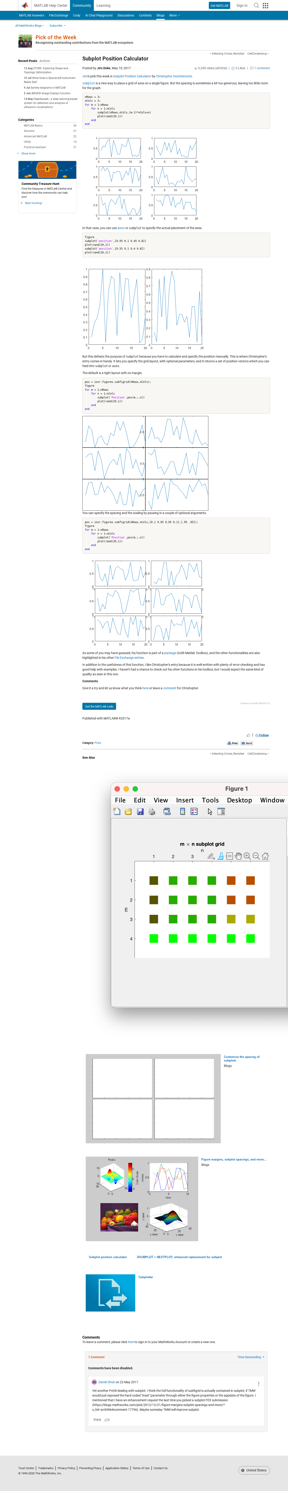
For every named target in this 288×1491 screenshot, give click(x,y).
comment (169, 688)
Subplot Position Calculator (115, 58)
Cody (76, 15)
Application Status (116, 1468)
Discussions (125, 15)
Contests (145, 15)
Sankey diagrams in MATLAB (48, 87)
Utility (50, 141)
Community (82, 5)
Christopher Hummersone (174, 76)
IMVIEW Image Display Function (51, 93)
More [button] (173, 15)
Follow (264, 735)
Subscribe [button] (56, 25)
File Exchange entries (129, 657)
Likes (240, 68)
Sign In (243, 6)
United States (256, 1470)
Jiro (85, 76)
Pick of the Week (56, 37)
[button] (256, 5)
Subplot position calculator (108, 1257)
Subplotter (145, 1277)
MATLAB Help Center (50, 5)
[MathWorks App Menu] (265, 5)
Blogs (160, 15)
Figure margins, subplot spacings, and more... (233, 1159)
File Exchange (58, 15)
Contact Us (161, 1468)
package (170, 653)
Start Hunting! (33, 203)
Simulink (50, 131)
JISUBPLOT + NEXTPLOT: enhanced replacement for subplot (179, 1257)
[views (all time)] (195, 68)
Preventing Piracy (90, 1468)
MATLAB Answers (31, 15)
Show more (28, 153)
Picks (97, 742)
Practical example (50, 147)
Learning (103, 5)
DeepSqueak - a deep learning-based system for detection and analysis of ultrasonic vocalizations (50, 103)
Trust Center (26, 1468)
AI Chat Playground (98, 15)
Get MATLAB (219, 5)
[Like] (248, 735)
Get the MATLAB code (99, 706)
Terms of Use (141, 1468)
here (145, 688)
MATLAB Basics (50, 125)
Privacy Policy (66, 1468)
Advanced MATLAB (50, 136)
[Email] (246, 743)
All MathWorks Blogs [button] (28, 25)
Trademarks (46, 1468)
